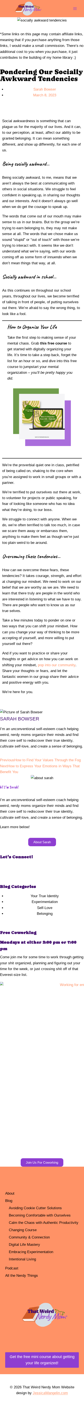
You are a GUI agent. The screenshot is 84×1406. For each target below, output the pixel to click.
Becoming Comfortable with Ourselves (40, 1215)
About (9, 1193)
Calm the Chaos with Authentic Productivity (43, 1223)
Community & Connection (29, 1237)
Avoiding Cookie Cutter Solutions (35, 1208)
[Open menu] (75, 8)
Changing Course (23, 1230)
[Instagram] (17, 868)
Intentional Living (22, 1259)
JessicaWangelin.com (50, 1393)
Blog (8, 1201)
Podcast (11, 1268)
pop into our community (56, 665)
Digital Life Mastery (24, 1245)
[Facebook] (5, 868)
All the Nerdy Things (21, 1276)
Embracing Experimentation (31, 1252)
